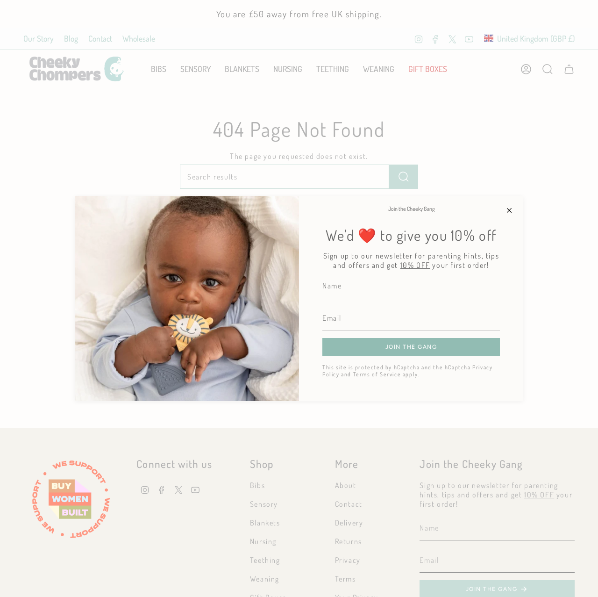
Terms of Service (377, 374)
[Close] (509, 210)
